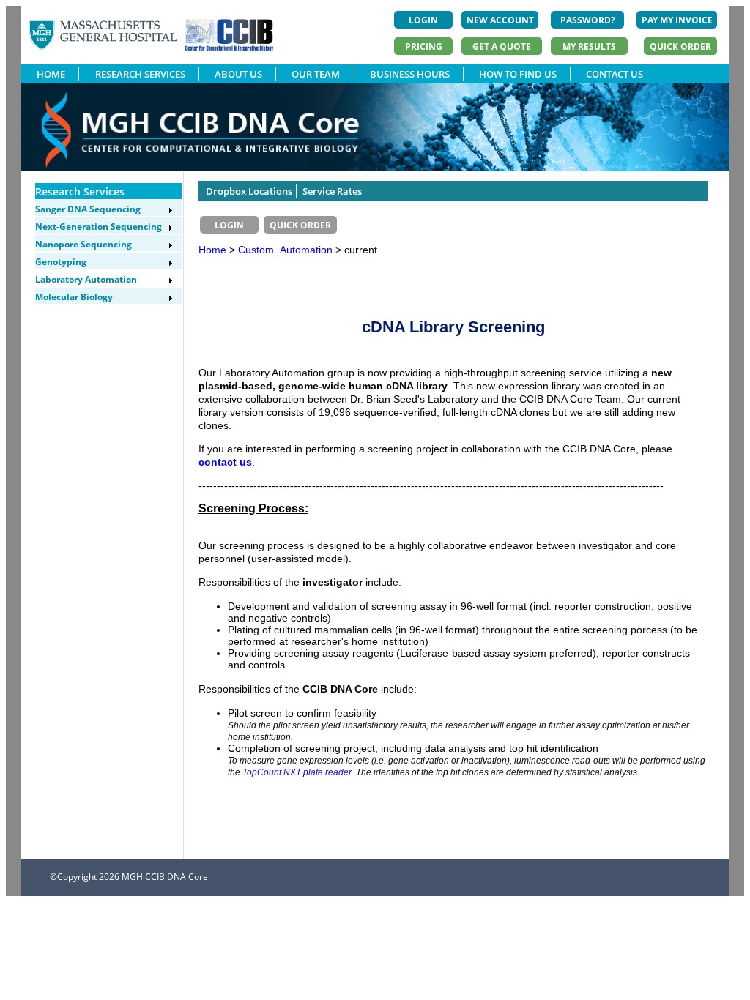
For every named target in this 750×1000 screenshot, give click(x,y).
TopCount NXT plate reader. (298, 772)
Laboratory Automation (86, 279)
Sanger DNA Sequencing (88, 209)
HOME (51, 74)
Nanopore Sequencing (83, 244)
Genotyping (60, 261)
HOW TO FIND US (518, 74)
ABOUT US (238, 74)
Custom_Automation (286, 249)
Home (212, 249)
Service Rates (332, 191)
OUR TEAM (316, 74)
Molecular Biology (74, 297)
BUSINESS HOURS (410, 74)
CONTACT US (614, 74)
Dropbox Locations (249, 191)
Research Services (80, 191)
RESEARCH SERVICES (140, 74)
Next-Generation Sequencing (98, 226)
